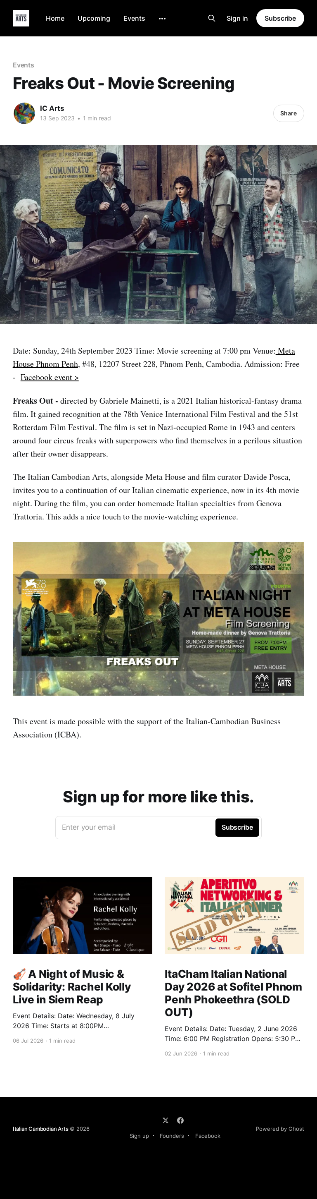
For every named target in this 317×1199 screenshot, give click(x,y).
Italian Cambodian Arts (41, 1128)
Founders (172, 1135)
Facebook (207, 1135)
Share (288, 113)
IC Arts (52, 108)
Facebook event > (50, 377)
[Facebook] (180, 1120)
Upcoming (94, 18)
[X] (165, 1120)
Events (134, 18)
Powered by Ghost (280, 1128)
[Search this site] (211, 18)
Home (55, 18)
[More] (162, 18)
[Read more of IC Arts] (24, 113)
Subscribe (280, 18)
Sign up (139, 1135)
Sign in (237, 18)
